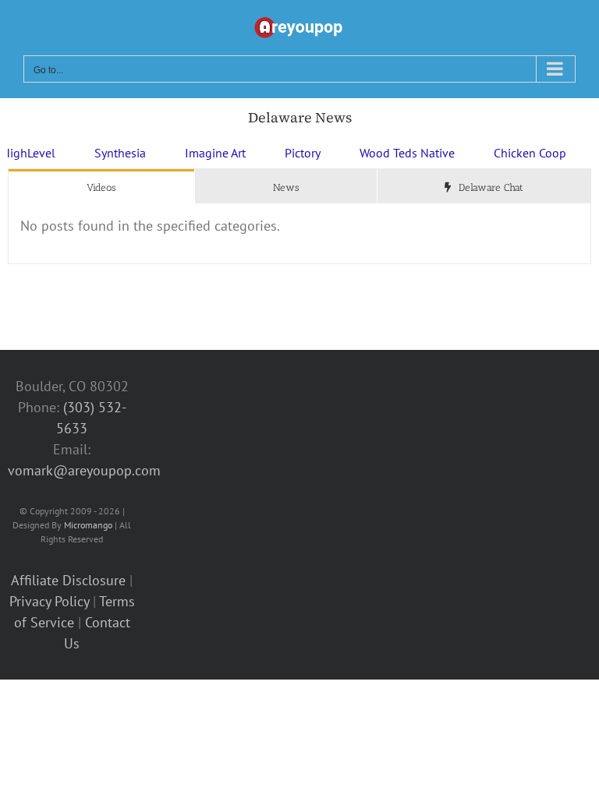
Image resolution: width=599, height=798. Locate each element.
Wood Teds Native (387, 153)
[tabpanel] (299, 233)
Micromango (88, 525)
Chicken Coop (510, 153)
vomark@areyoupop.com (84, 470)
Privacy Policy (49, 601)
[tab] (101, 186)
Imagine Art (195, 153)
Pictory (283, 153)
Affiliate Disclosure (68, 580)
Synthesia (100, 153)
